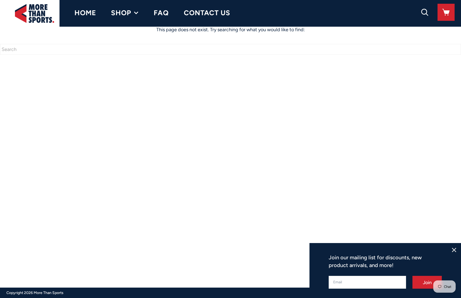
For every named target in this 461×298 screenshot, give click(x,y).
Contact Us (207, 13)
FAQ (161, 13)
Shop (121, 13)
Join (427, 282)
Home (85, 13)
